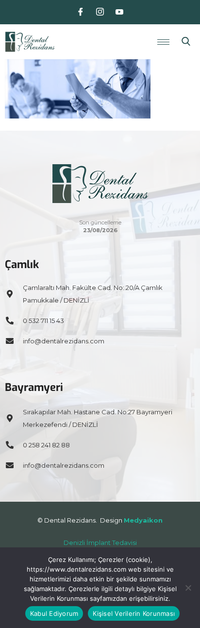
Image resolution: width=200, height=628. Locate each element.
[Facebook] (80, 12)
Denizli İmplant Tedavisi (100, 542)
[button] (186, 41)
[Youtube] (119, 12)
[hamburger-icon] (163, 42)
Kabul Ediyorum (54, 613)
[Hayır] (188, 588)
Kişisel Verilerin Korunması (134, 613)
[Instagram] (100, 12)
